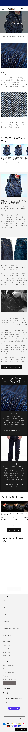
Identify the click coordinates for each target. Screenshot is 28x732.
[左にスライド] (10, 168)
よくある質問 (6, 652)
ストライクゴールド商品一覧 (12, 367)
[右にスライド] (17, 168)
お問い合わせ (6, 655)
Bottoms (5, 611)
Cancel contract (21, 729)
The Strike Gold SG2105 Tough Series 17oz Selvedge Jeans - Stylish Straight (18, 515)
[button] (3, 9)
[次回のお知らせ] (25, 3)
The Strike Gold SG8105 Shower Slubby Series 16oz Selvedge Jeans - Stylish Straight (18, 159)
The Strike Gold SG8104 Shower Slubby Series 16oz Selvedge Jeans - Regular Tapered (6, 159)
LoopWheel (6, 621)
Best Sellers (6, 604)
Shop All (5, 600)
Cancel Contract (9, 683)
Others (4, 618)
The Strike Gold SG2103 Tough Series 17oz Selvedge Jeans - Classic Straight (6, 515)
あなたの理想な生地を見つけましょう (14, 431)
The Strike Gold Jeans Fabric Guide (11, 632)
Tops (4, 607)
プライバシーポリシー (8, 672)
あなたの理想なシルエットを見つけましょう (14, 485)
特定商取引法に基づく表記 (10, 679)
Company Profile (7, 648)
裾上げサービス (7, 635)
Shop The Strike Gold (8, 625)
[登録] (23, 702)
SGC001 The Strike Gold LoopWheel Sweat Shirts (19, 562)
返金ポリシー (6, 669)
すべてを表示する (14, 530)
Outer (4, 614)
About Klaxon (6, 645)
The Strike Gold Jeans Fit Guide (11, 628)
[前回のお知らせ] (3, 3)
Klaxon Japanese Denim (11, 729)
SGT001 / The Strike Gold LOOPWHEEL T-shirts (6, 562)
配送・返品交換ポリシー (9, 665)
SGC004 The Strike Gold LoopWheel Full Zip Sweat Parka (6, 583)
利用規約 (5, 676)
